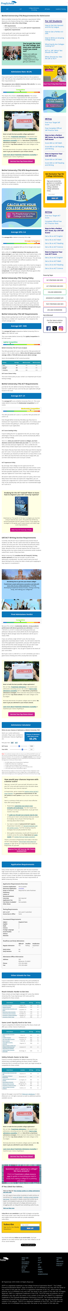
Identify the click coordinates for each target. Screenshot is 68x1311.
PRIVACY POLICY (59, 1264)
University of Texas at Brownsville (7, 1076)
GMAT (40, 1269)
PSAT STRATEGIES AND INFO (54, 304)
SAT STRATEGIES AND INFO (54, 280)
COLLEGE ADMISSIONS (55, 292)
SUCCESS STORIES (25, 1263)
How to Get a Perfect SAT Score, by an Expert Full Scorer (54, 137)
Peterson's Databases (28, 1094)
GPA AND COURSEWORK (54, 310)
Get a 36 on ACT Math (53, 240)
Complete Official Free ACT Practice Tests (53, 222)
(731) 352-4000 (23, 963)
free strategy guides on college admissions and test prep (21, 1191)
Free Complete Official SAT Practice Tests (53, 129)
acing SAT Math (17, 1197)
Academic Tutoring (61, 9)
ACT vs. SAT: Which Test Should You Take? (53, 51)
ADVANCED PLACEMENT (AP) (54, 298)
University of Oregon (7, 1005)
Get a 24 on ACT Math (53, 261)
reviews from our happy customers (24, 837)
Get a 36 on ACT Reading (54, 243)
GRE (39, 1267)
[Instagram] (61, 328)
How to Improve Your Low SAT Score (53, 155)
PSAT (40, 1262)
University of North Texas (8, 1017)
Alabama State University (8, 1083)
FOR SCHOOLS (25, 1271)
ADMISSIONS (43, 1274)
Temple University (7, 1007)
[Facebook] (48, 328)
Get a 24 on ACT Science (54, 268)
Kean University (6, 1041)
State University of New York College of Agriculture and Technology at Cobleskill (9, 1047)
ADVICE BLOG (25, 1267)
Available (21, 888)
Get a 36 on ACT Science (54, 247)
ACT (21, 9)
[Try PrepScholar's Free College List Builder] (21, 206)
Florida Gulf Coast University (9, 1013)
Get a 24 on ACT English (54, 257)
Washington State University (9, 1012)
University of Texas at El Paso (9, 1085)
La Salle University (7, 1037)
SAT (7, 9)
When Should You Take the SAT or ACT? (53, 58)
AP (39, 1265)
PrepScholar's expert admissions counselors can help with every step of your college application (21, 585)
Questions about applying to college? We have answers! (21, 1170)
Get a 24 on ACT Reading (54, 265)
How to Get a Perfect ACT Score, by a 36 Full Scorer (54, 230)
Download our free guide (11, 518)
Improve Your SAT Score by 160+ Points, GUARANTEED (21, 850)
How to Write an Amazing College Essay (54, 39)
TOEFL (40, 1272)
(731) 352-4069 (23, 965)
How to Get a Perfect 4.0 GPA (54, 32)
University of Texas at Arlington (10, 1015)
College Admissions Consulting (34, 9)
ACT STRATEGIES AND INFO (54, 286)
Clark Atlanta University (8, 1082)
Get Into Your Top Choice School (21, 161)
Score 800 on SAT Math (53, 143)
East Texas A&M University (9, 1039)
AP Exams (47, 9)
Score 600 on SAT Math (53, 159)
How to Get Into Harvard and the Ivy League (54, 26)
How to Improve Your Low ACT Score (53, 253)
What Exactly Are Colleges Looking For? (54, 45)
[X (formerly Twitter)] (55, 328)
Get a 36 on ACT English (54, 236)
